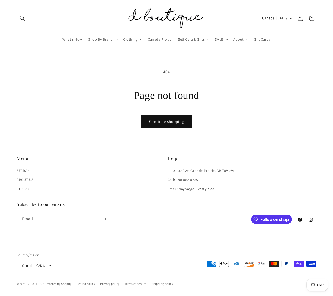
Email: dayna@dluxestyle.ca (191, 188)
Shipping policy (162, 284)
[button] (22, 18)
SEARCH (23, 170)
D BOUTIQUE (35, 284)
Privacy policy (109, 284)
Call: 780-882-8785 (183, 179)
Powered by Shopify (58, 284)
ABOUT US (25, 179)
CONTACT (24, 188)
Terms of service (135, 284)
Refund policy (86, 284)
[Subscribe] (104, 219)
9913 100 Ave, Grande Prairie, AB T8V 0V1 (201, 170)
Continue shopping (166, 121)
